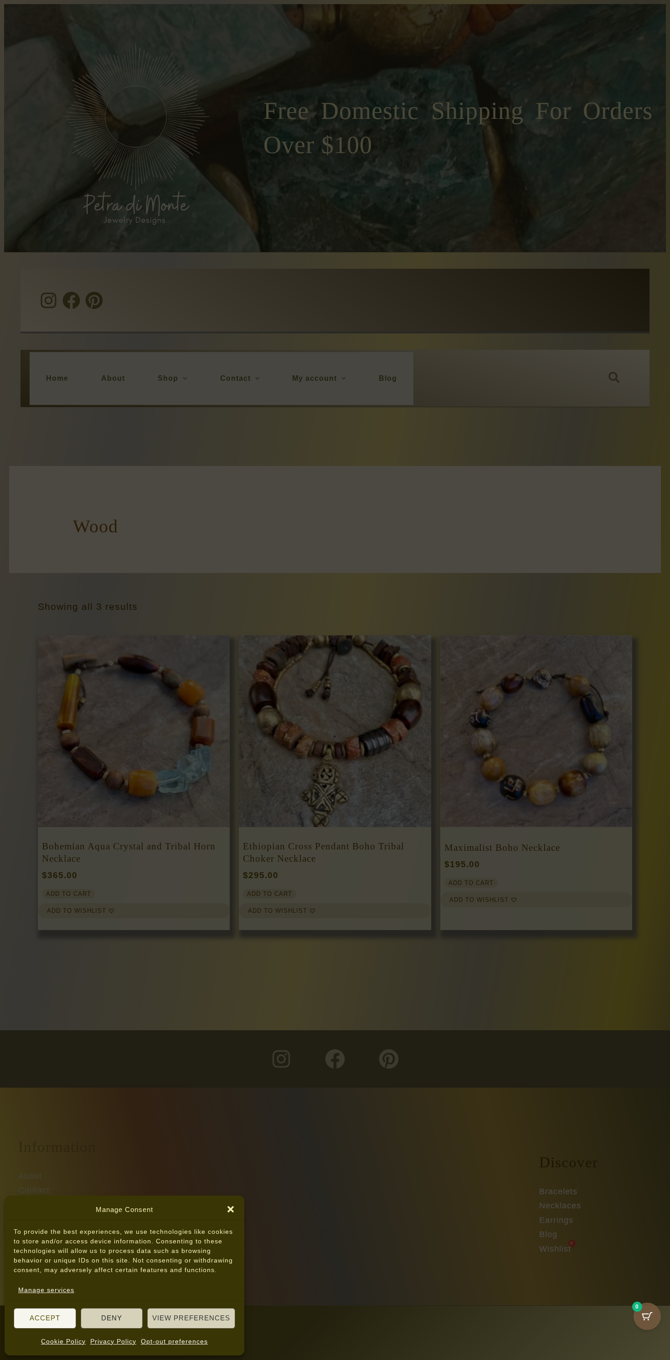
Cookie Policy (63, 1341)
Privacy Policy (113, 1341)
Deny (111, 1318)
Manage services (46, 1290)
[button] (230, 1209)
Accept (45, 1318)
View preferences (191, 1318)
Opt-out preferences (174, 1341)
